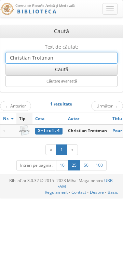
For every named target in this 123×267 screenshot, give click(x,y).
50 (86, 165)
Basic (113, 192)
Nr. (6, 119)
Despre (97, 192)
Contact (78, 192)
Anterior (15, 106)
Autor (73, 119)
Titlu (117, 119)
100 (99, 165)
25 (74, 165)
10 (62, 165)
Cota (39, 119)
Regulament (56, 192)
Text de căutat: (61, 46)
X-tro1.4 (49, 130)
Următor (107, 106)
